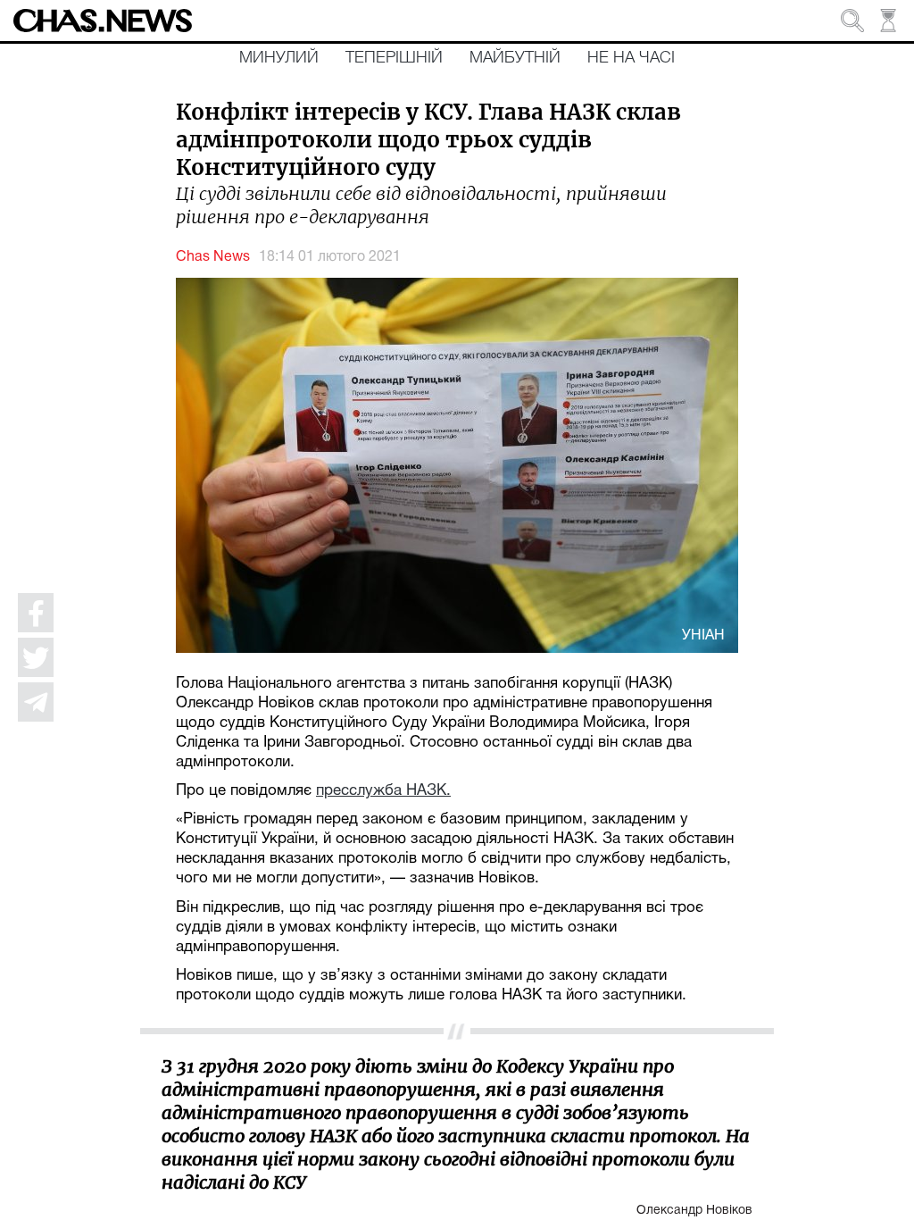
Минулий (279, 58)
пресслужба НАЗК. (383, 791)
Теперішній (394, 58)
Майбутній (515, 58)
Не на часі (631, 58)
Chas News (213, 257)
